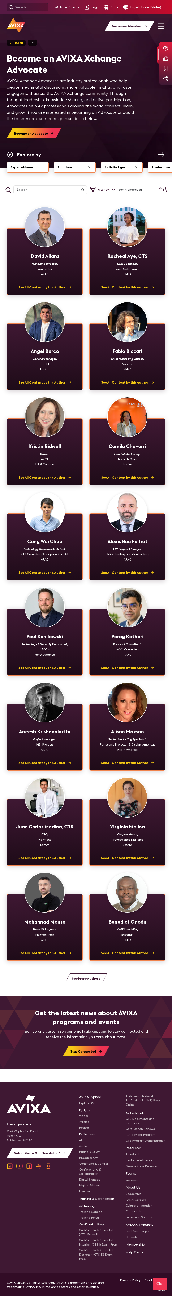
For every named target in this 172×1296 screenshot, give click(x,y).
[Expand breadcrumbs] (32, 43)
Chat (160, 1284)
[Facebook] (29, 1166)
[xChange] (39, 1166)
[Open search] (11, 7)
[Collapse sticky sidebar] (158, 55)
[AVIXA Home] (16, 25)
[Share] (166, 78)
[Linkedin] (10, 1166)
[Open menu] (161, 26)
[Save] (166, 68)
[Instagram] (48, 1166)
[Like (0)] (166, 58)
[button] (67, 7)
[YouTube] (19, 1166)
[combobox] (74, 167)
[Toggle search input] (8, 190)
